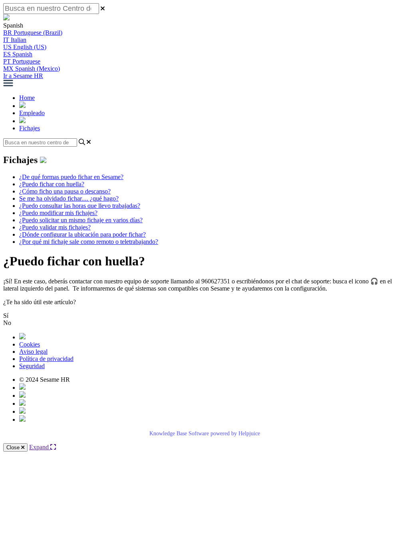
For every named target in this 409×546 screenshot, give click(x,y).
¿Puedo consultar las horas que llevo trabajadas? (79, 205)
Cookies (29, 344)
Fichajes (29, 128)
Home (27, 97)
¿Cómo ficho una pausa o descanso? (65, 191)
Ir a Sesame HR (23, 75)
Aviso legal (33, 351)
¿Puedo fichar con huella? (51, 184)
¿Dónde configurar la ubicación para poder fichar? (82, 234)
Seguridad (32, 366)
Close (13, 447)
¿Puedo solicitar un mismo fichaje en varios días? (81, 220)
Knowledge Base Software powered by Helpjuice (204, 433)
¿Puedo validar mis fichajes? (55, 227)
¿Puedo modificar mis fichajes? (58, 212)
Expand (39, 447)
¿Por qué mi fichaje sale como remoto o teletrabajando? (88, 241)
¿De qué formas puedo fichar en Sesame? (71, 176)
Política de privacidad (46, 358)
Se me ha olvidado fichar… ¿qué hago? (69, 198)
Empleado (32, 113)
